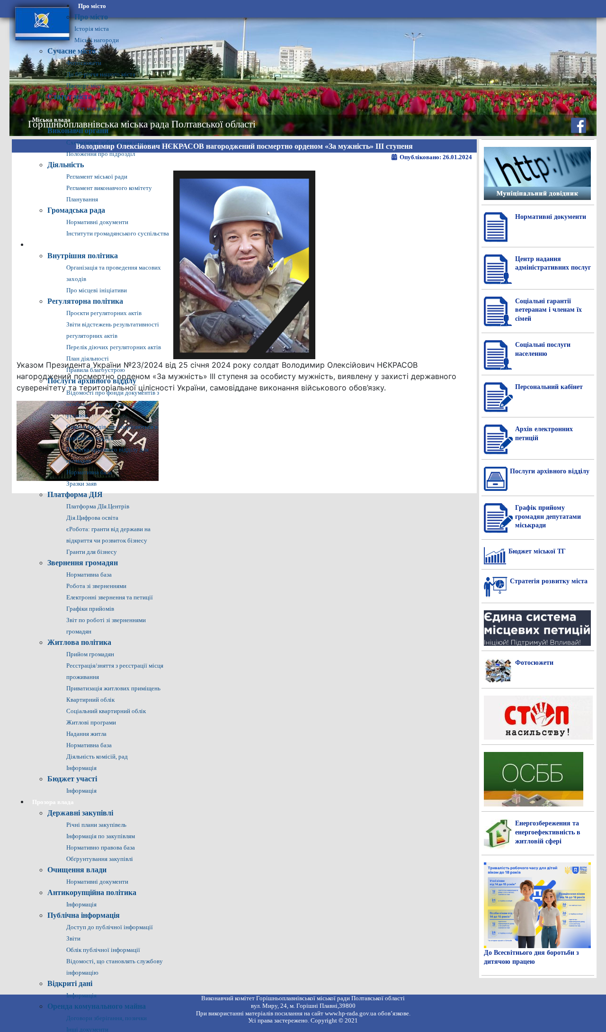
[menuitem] (92, 6)
